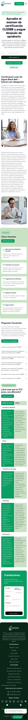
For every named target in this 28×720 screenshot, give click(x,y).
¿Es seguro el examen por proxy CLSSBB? (12, 374)
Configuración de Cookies (8, 685)
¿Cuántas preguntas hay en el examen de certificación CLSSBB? (12, 357)
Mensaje (7, 603)
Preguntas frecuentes (14, 674)
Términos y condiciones (14, 679)
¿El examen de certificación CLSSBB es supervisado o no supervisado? (12, 369)
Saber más (15, 67)
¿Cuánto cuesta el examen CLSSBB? (11, 347)
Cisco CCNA (14, 653)
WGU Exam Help (14, 662)
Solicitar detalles (13, 57)
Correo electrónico (18, 588)
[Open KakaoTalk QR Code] (7, 705)
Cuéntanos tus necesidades (14, 62)
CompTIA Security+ (14, 656)
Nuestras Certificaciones (14, 668)
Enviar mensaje (13, 613)
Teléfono (7, 596)
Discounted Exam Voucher (14, 671)
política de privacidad (14, 676)
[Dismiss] (25, 710)
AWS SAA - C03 (14, 647)
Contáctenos (19, 3)
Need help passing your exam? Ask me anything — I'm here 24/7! (15, 711)
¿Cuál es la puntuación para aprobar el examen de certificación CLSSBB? (12, 363)
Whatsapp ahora (9, 241)
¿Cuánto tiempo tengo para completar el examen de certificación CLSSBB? (12, 352)
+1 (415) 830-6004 (15, 691)
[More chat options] (25, 717)
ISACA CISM (14, 659)
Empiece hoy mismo (7, 396)
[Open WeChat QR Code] (25, 701)
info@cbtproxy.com (15, 694)
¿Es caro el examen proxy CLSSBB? (11, 378)
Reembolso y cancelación (14, 682)
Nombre (7, 588)
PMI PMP (14, 650)
